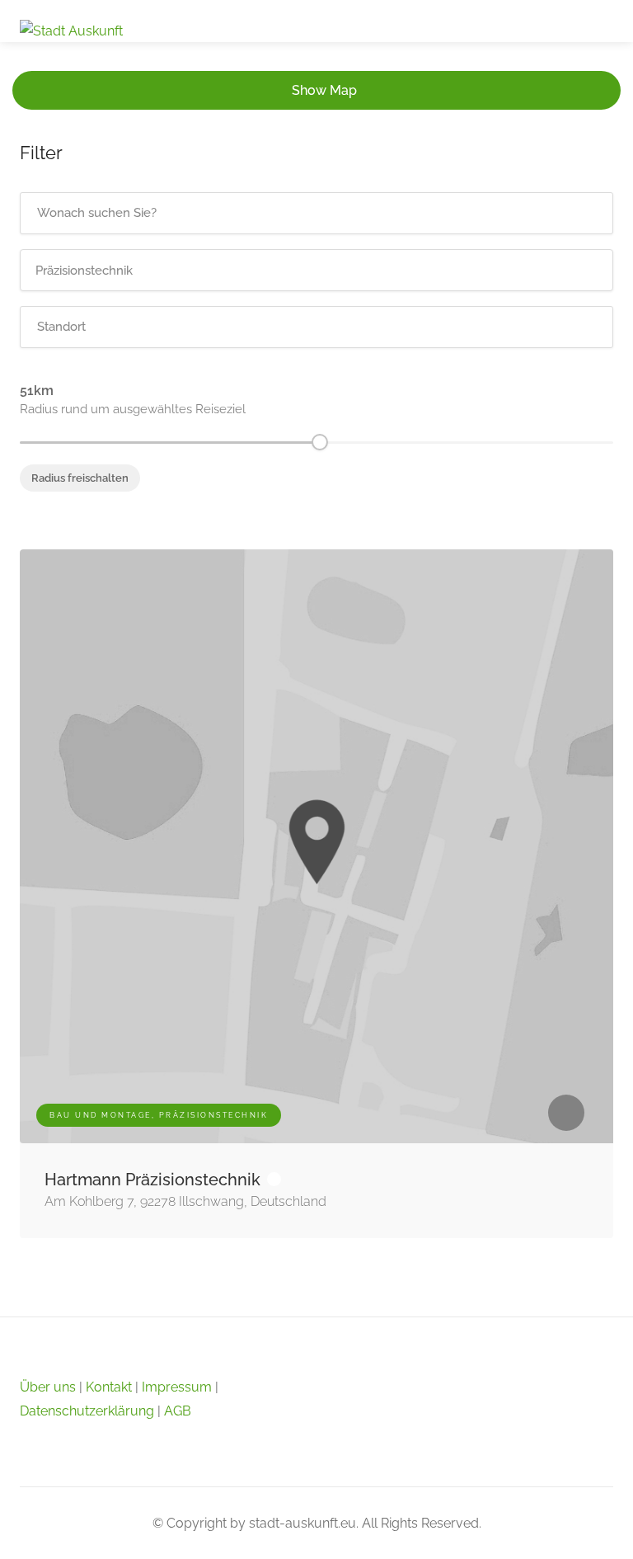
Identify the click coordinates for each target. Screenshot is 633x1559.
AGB (177, 1411)
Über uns (48, 1387)
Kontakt (109, 1387)
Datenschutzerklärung (87, 1411)
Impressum (177, 1387)
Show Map (324, 90)
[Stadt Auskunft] (71, 30)
